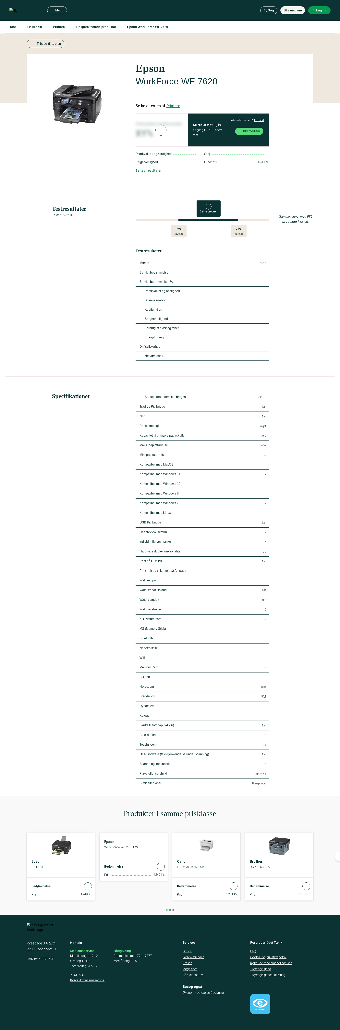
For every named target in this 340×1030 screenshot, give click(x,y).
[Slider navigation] (167, 910)
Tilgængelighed (260, 969)
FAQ (253, 951)
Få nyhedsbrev (193, 975)
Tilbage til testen (49, 44)
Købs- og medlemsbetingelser (271, 963)
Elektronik (34, 27)
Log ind (259, 120)
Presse (187, 963)
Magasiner (190, 969)
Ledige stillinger (193, 957)
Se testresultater (149, 170)
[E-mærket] (260, 1004)
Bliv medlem (293, 10)
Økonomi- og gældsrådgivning (203, 993)
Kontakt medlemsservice (87, 980)
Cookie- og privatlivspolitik (268, 957)
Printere (59, 27)
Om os (187, 951)
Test (12, 27)
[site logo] (25, 10)
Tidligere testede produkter (96, 27)
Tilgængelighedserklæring (267, 975)
